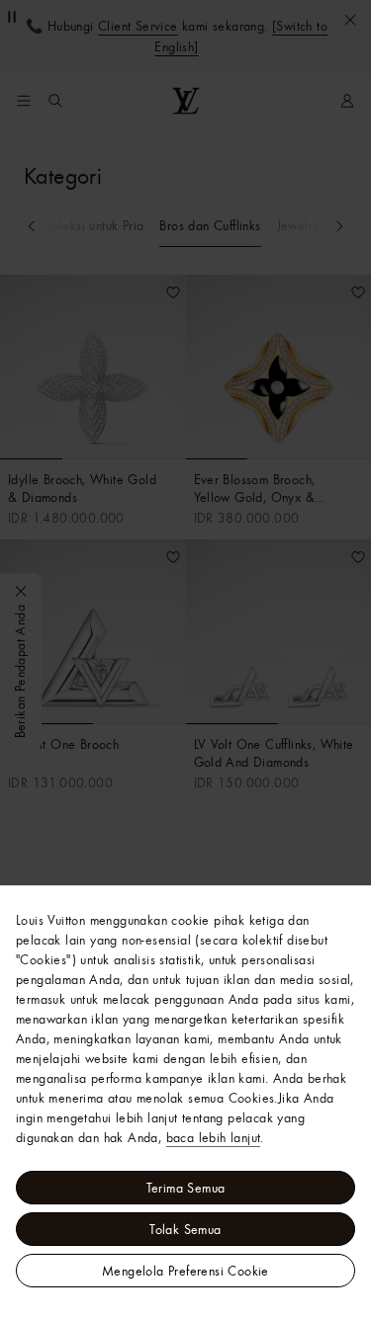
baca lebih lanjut (213, 1137)
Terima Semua (186, 1187)
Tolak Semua (185, 1229)
